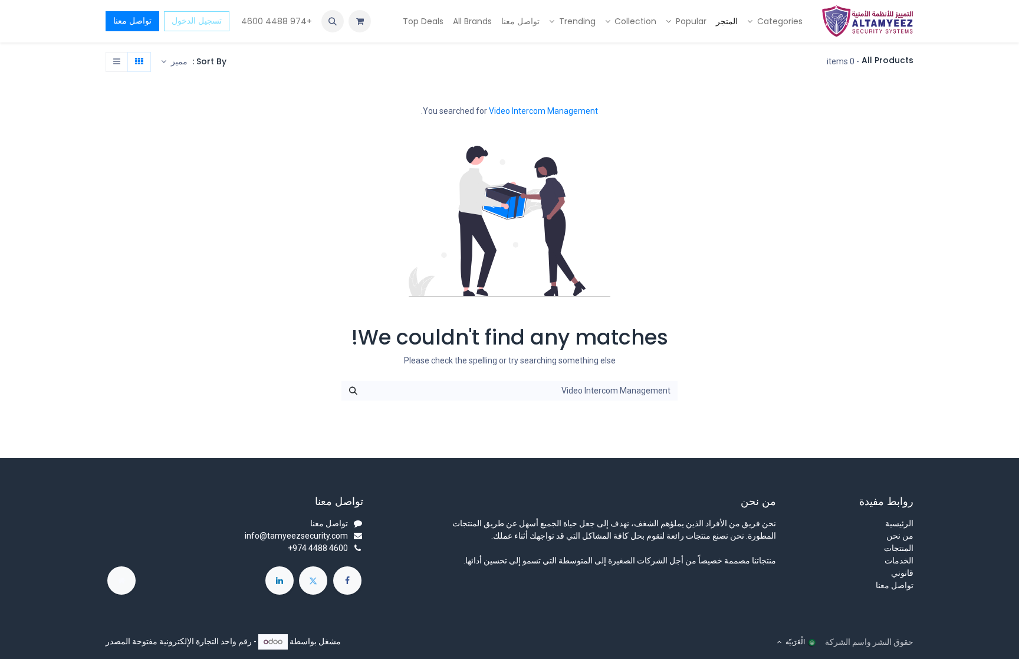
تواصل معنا (132, 21)
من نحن (899, 535)
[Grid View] (139, 62)
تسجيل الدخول (197, 21)
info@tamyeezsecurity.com (296, 535)
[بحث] (353, 391)
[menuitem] (774, 21)
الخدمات (899, 560)
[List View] (117, 62)
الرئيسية (899, 523)
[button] (332, 21)
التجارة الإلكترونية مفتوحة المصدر (162, 641)
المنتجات (898, 548)
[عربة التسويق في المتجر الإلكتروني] (360, 21)
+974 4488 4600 (275, 21)
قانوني (902, 573)
